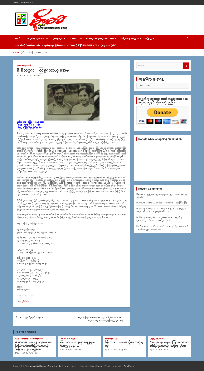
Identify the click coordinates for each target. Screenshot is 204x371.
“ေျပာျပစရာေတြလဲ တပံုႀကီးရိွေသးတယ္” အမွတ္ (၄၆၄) (169, 344)
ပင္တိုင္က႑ (148, 38)
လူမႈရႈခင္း (57, 38)
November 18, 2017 (25, 75)
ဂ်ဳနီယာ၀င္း (109, 339)
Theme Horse (95, 366)
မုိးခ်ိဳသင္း (26, 301)
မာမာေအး (25, 339)
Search (186, 65)
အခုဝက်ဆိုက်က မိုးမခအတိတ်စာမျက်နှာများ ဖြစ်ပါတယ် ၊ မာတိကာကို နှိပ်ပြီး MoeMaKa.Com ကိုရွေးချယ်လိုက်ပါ (66, 45)
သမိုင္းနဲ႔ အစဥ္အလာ (129, 38)
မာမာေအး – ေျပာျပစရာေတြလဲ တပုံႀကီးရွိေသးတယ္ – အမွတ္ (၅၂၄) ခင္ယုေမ (33, 346)
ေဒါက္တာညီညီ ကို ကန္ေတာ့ (33, 317)
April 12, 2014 (111, 349)
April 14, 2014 (66, 349)
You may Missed (25, 331)
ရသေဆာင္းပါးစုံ (24, 65)
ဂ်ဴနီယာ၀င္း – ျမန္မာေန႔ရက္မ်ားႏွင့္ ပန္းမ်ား (77, 344)
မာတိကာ (19, 38)
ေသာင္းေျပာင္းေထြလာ (100, 38)
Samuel (139, 194)
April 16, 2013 (156, 349)
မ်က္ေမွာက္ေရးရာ (36, 38)
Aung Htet (33, 353)
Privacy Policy (70, 366)
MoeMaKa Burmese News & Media (45, 366)
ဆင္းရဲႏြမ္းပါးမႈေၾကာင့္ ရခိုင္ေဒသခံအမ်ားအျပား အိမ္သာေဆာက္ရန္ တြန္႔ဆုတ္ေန (100, 318)
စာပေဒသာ (74, 38)
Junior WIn (65, 339)
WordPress (129, 366)
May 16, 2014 (21, 353)
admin (38, 75)
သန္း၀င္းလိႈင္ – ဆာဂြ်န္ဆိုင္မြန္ (173, 203)
